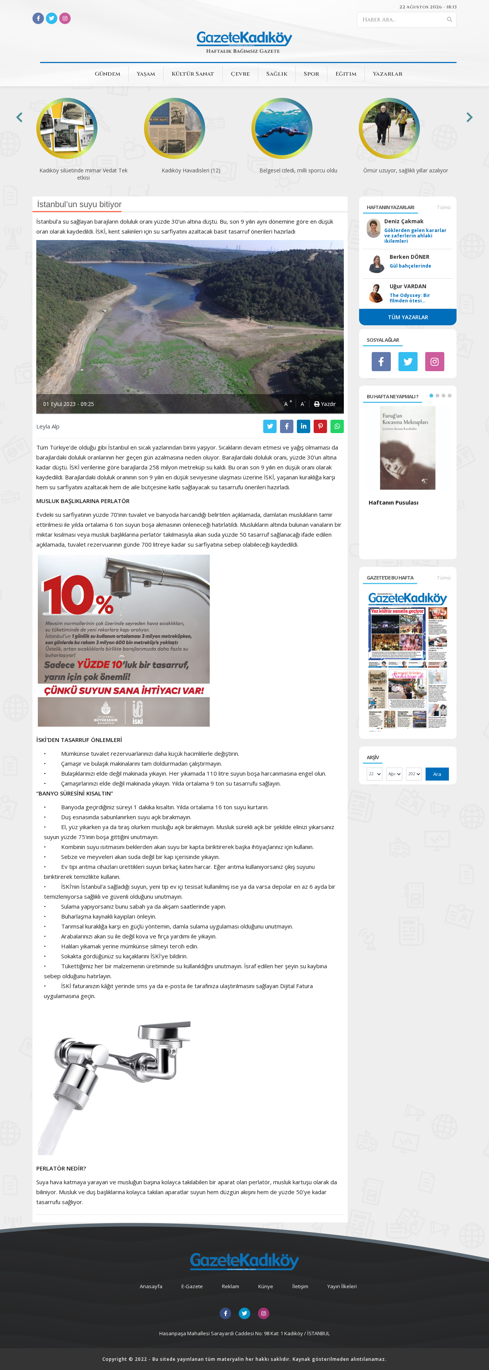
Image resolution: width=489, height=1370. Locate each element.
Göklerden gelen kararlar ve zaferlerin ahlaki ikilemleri (415, 236)
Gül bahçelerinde (410, 266)
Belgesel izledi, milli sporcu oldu (298, 170)
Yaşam (146, 74)
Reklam (230, 1286)
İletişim (300, 1286)
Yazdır (327, 403)
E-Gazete (192, 1286)
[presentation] (19, 117)
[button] (431, 396)
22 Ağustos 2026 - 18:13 (428, 7)
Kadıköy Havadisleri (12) (191, 170)
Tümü (444, 207)
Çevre (240, 74)
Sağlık (276, 74)
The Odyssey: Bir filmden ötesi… (410, 298)
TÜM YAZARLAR (408, 317)
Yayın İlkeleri (342, 1286)
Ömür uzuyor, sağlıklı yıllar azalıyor (405, 170)
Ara (437, 774)
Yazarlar (387, 74)
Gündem (107, 74)
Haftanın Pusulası (393, 502)
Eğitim (345, 74)
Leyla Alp (48, 426)
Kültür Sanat (193, 74)
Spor (311, 74)
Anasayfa (151, 1286)
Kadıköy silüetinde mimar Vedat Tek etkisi (83, 174)
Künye (265, 1286)
